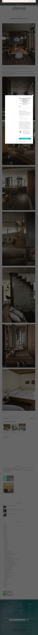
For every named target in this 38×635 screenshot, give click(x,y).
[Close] (32, 95)
